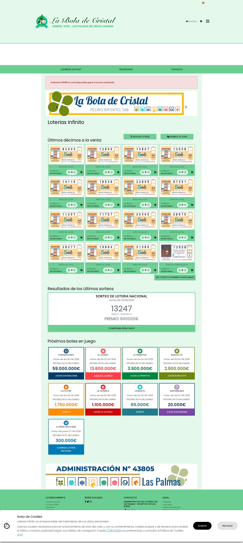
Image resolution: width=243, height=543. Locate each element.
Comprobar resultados (122, 328)
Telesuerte (167, 502)
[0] (202, 21)
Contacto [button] (177, 69)
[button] (57, 107)
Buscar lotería (141, 136)
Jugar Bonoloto (176, 375)
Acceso (192, 21)
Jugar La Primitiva (140, 375)
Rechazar (227, 525)
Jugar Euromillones (66, 375)
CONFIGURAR (113, 530)
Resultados (50, 507)
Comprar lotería (52, 504)
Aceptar (202, 525)
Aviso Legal (167, 504)
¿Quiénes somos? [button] (70, 69)
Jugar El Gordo (103, 375)
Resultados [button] (126, 69)
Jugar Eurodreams (176, 411)
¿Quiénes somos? (53, 502)
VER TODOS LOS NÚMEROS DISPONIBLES (175, 277)
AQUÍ (20, 534)
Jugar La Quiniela (103, 411)
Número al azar (178, 136)
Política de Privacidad (172, 507)
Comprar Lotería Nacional (66, 449)
